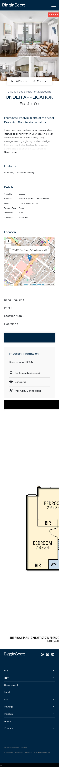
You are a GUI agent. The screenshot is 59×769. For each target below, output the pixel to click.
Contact (8, 728)
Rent (6, 677)
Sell (6, 699)
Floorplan (42, 81)
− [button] (9, 246)
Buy (6, 670)
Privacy (24, 747)
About (7, 721)
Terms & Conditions (11, 747)
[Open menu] (53, 5)
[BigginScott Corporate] (13, 5)
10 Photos (20, 81)
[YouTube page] (52, 655)
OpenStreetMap (37, 284)
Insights (8, 714)
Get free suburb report (27, 373)
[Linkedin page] (47, 655)
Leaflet (25, 284)
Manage (8, 706)
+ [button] (9, 241)
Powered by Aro (44, 753)
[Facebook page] (42, 655)
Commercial (11, 685)
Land (7, 692)
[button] (8, 308)
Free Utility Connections (28, 390)
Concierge (20, 382)
